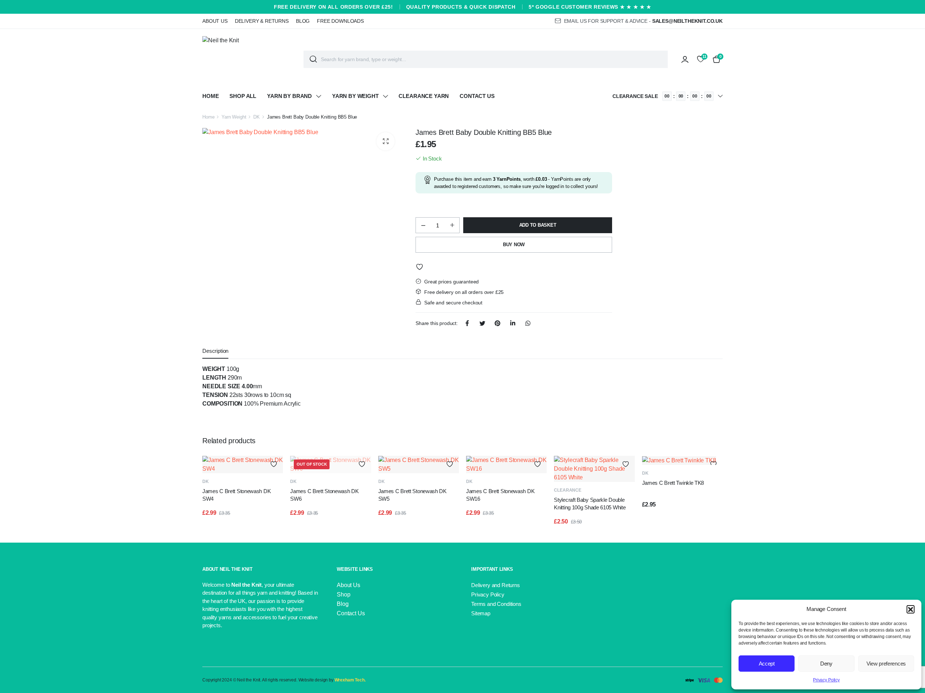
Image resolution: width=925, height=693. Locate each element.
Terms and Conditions (496, 604)
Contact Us (477, 96)
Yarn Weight (233, 117)
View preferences (886, 663)
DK (256, 117)
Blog (303, 21)
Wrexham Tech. (350, 680)
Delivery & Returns (262, 21)
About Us (215, 21)
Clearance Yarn (424, 96)
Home (210, 96)
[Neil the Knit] (247, 59)
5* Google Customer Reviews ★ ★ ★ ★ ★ (590, 7)
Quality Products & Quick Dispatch (461, 7)
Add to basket (537, 225)
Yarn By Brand (289, 96)
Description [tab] (215, 351)
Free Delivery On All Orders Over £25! (333, 7)
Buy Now (514, 244)
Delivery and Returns (495, 585)
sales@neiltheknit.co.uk (687, 21)
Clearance (567, 490)
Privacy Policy (826, 680)
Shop (343, 594)
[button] (910, 609)
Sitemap (480, 613)
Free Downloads (340, 21)
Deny (826, 663)
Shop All (242, 96)
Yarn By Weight (355, 96)
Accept (767, 663)
